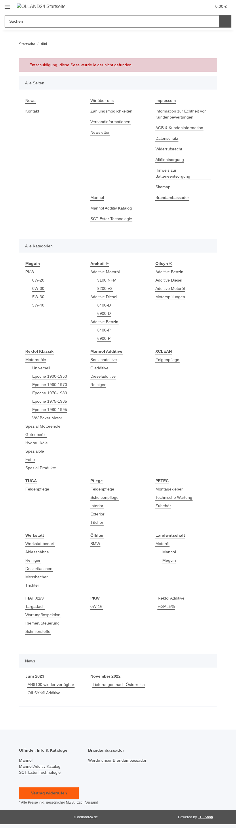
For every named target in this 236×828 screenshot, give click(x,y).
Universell (41, 368)
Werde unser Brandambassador (117, 760)
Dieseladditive (103, 376)
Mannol (97, 197)
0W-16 (96, 606)
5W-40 (38, 305)
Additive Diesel (103, 296)
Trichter (32, 585)
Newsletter (100, 132)
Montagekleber (169, 489)
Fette (30, 459)
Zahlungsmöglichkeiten (111, 111)
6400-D (104, 305)
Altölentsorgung (169, 159)
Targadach (35, 606)
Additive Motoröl (105, 271)
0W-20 (38, 280)
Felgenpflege (167, 359)
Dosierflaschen (38, 568)
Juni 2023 (34, 676)
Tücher (96, 522)
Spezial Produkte (40, 468)
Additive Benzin (104, 321)
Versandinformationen (110, 121)
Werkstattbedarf (39, 543)
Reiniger (98, 384)
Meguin (169, 560)
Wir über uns (102, 100)
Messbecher (36, 577)
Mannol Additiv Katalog (111, 208)
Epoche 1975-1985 (49, 401)
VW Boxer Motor (47, 418)
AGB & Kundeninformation (179, 127)
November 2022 (105, 676)
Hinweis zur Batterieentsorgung (172, 173)
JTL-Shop (205, 817)
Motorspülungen (170, 296)
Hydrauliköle (36, 443)
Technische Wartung (173, 497)
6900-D (104, 313)
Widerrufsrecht (168, 149)
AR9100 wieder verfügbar (51, 684)
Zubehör (163, 505)
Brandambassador (172, 197)
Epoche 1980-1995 (49, 409)
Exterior (97, 514)
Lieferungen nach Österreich (119, 684)
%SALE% (166, 606)
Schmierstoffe (37, 631)
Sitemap (162, 187)
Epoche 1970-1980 (49, 393)
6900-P (104, 338)
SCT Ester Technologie (111, 218)
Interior (96, 505)
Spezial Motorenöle (42, 426)
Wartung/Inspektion (42, 614)
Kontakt (32, 111)
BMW (95, 543)
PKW (29, 271)
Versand (91, 802)
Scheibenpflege (104, 497)
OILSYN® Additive (44, 693)
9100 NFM (107, 280)
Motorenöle (35, 359)
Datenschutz (166, 138)
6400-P (104, 330)
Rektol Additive (171, 598)
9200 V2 (105, 288)
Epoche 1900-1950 (49, 376)
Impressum (165, 100)
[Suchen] (225, 21)
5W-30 (38, 296)
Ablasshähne (37, 552)
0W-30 (38, 288)
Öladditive (99, 368)
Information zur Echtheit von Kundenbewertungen (181, 114)
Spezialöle (34, 451)
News (30, 100)
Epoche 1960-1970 (49, 384)
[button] (184, 6)
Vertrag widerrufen (49, 793)
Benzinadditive (103, 359)
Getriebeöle (36, 434)
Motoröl (162, 543)
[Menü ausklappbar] (7, 4)
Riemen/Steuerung (42, 623)
